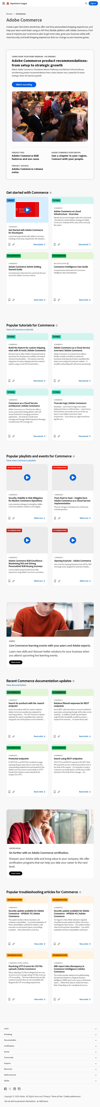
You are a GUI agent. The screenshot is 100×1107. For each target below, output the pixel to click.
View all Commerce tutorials (19, 329)
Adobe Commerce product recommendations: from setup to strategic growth (50, 62)
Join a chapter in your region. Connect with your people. (69, 157)
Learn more (15, 873)
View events (15, 662)
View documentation (16, 685)
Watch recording (24, 84)
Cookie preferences (72, 1096)
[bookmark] (9, 244)
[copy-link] (13, 244)
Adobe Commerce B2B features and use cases (25, 157)
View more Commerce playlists (21, 460)
